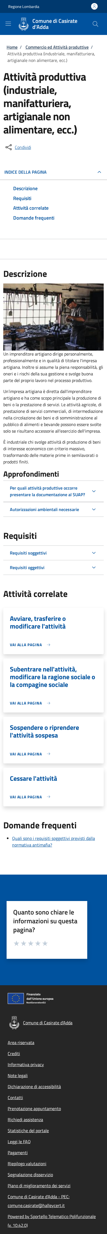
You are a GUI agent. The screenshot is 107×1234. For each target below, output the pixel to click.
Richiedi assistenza (25, 1119)
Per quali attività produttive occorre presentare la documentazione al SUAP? (47, 491)
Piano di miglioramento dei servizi (39, 1185)
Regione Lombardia (23, 6)
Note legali (18, 1075)
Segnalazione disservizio (30, 1174)
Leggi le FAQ (19, 1141)
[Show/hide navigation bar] (8, 23)
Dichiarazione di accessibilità (34, 1086)
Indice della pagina (25, 172)
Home (12, 47)
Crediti (14, 1053)
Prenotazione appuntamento (34, 1108)
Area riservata (21, 1042)
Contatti (15, 1097)
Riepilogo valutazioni (27, 1163)
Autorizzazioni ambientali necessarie (44, 509)
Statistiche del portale (28, 1130)
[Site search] (95, 24)
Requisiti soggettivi (28, 553)
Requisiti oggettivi (27, 567)
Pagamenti (18, 1152)
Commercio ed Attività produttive (57, 47)
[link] (31, 645)
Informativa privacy (26, 1064)
